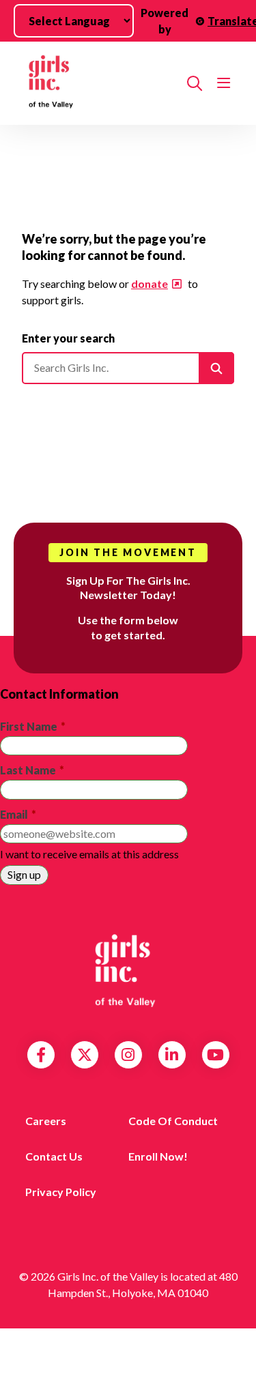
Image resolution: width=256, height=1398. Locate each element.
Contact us (54, 1156)
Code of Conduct (173, 1120)
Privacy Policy (60, 1191)
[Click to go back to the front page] (99, 83)
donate (149, 283)
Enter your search (68, 338)
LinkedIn (171, 1055)
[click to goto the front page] (128, 971)
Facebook (41, 1055)
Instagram (128, 1055)
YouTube (215, 1055)
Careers (45, 1120)
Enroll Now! (158, 1156)
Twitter (84, 1055)
